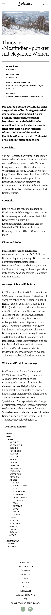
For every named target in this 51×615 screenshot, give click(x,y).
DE (44, 5)
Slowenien (14, 524)
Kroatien (13, 463)
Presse (25, 587)
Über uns (25, 571)
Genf (15, 489)
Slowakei (13, 521)
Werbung (25, 583)
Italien (12, 460)
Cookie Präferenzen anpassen (25, 603)
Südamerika (12, 547)
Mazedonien (15, 468)
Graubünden (19, 492)
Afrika (9, 434)
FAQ (25, 599)
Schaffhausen (20, 497)
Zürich (16, 515)
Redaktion (25, 575)
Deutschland (16, 445)
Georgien (14, 454)
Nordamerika (12, 541)
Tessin (16, 503)
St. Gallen (18, 500)
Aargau (16, 483)
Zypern (12, 535)
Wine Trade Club (25, 566)
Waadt (16, 509)
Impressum (25, 591)
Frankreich (15, 451)
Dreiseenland (20, 486)
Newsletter (25, 562)
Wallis (16, 512)
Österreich (15, 474)
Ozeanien (10, 544)
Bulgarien (14, 442)
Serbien (13, 518)
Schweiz (13, 480)
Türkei (12, 529)
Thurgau (17, 506)
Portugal (14, 477)
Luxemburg (14, 466)
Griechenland (16, 457)
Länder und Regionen (15, 427)
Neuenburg (18, 495)
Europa (9, 439)
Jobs (25, 579)
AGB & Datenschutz (25, 595)
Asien (8, 437)
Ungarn (13, 532)
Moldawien (14, 471)
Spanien (13, 526)
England (13, 448)
